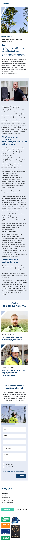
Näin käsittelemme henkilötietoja (13, 471)
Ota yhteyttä (7, 509)
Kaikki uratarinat (7, 36)
